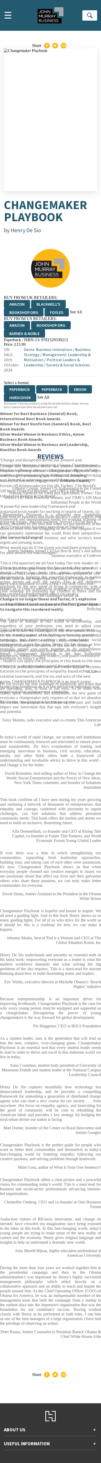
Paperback (52, 389)
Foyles (56, 312)
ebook (80, 389)
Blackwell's (48, 304)
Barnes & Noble (24, 333)
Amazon (17, 304)
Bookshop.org (23, 312)
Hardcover (20, 397)
